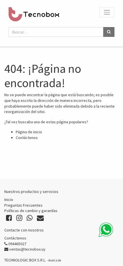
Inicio (8, 199)
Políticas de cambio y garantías (30, 210)
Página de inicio (29, 131)
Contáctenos (27, 137)
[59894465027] (106, 230)
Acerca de (54, 260)
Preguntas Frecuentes (23, 205)
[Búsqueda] (108, 32)
